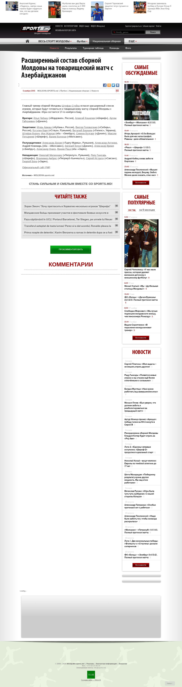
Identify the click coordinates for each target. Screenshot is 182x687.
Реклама (90, 664)
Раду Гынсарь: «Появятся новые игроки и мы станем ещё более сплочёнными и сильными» (140, 378)
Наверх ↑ (170, 683)
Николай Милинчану (50, 155)
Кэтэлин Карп (40, 130)
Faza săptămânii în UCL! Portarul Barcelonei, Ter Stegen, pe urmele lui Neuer (68, 219)
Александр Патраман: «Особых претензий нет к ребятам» (140, 506)
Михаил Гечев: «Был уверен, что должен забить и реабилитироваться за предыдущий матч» (140, 406)
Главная (27, 41)
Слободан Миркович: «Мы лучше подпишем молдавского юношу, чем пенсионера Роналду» (140, 313)
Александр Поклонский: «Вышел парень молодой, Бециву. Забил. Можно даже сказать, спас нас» (141, 172)
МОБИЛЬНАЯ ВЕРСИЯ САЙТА (65, 30)
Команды (114, 47)
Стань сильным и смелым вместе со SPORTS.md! (70, 183)
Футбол (81, 41)
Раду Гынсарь (98, 155)
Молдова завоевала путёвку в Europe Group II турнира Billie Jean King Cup (159, 7)
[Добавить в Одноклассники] (109, 85)
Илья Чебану (41, 118)
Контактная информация (106, 664)
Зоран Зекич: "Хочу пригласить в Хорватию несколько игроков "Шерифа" (67, 206)
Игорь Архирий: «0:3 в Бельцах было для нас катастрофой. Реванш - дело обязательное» (140, 136)
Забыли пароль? (149, 26)
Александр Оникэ (46, 149)
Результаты (71, 47)
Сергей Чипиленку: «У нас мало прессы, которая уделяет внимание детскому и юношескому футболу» (140, 273)
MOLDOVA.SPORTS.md (47, 90)
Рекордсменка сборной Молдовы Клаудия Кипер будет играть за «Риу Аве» (141, 436)
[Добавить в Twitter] (113, 85)
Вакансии (123, 664)
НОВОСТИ (59, 26)
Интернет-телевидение (43, 33)
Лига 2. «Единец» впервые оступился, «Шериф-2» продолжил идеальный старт (140, 449)
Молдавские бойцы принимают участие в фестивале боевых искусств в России (66, 213)
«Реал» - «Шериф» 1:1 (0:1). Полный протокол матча (137, 148)
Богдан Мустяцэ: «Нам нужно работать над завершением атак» (141, 391)
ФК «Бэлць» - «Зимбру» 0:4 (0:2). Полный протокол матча (140, 556)
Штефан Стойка (71, 105)
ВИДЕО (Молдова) (98, 26)
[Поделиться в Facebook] (104, 85)
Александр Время (104, 146)
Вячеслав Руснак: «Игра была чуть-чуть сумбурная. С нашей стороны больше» (139, 494)
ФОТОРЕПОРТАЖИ (71, 26)
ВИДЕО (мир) (84, 26)
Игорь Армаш (44, 127)
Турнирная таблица (93, 47)
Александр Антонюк (106, 142)
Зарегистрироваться (133, 26)
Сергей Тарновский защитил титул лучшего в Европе (116, 6)
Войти (158, 26)
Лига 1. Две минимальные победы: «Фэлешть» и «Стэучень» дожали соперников (141, 543)
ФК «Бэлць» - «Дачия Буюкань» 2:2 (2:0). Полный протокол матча (141, 300)
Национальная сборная (107, 41)
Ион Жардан (48, 133)
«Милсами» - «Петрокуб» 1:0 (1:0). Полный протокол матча (141, 531)
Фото (128, 47)
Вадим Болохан (58, 136)
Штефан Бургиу (31, 133)
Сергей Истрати (95, 158)
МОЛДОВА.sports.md (75, 664)
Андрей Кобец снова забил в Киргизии (138, 159)
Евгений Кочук (73, 146)
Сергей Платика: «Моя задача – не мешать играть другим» (140, 365)
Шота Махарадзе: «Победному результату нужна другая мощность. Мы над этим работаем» (139, 478)
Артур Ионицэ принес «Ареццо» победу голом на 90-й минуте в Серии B (140, 422)
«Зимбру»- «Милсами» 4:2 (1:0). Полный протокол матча (140, 123)
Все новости (141, 183)
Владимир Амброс (46, 158)
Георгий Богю (29, 161)
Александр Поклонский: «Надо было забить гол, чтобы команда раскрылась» (140, 518)
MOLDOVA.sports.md (44, 175)
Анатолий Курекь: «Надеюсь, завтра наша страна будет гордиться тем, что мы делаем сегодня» (31, 8)
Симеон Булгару (85, 133)
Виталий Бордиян (82, 130)
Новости (54, 47)
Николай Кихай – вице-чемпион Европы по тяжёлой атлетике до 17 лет (140, 463)
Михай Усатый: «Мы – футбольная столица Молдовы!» (141, 287)
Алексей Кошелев (85, 118)
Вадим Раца (64, 149)
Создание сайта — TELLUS (91, 680)
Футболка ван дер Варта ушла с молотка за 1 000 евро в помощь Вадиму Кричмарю (73, 7)
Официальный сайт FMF (36, 167)
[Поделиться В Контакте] (117, 85)
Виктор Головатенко (87, 127)
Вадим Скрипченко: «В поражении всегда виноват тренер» (137, 327)
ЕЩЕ (132, 41)
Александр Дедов (52, 142)
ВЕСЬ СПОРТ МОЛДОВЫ (54, 41)
